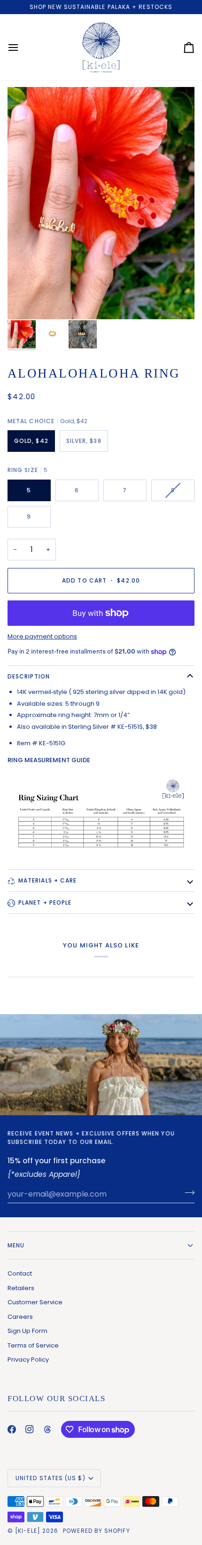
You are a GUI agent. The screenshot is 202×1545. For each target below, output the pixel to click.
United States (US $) (50, 1478)
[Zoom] (25, 301)
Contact (20, 1273)
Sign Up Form (27, 1330)
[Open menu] (22, 47)
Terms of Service (33, 1345)
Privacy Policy (28, 1359)
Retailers (21, 1288)
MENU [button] (16, 1245)
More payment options (42, 636)
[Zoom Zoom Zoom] (101, 203)
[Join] (186, 1192)
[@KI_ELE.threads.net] (47, 1429)
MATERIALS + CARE (47, 880)
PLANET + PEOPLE (44, 903)
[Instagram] (29, 1429)
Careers (20, 1316)
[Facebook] (12, 1429)
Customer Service (35, 1302)
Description (29, 676)
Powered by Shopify (96, 1531)
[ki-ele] (27, 1531)
